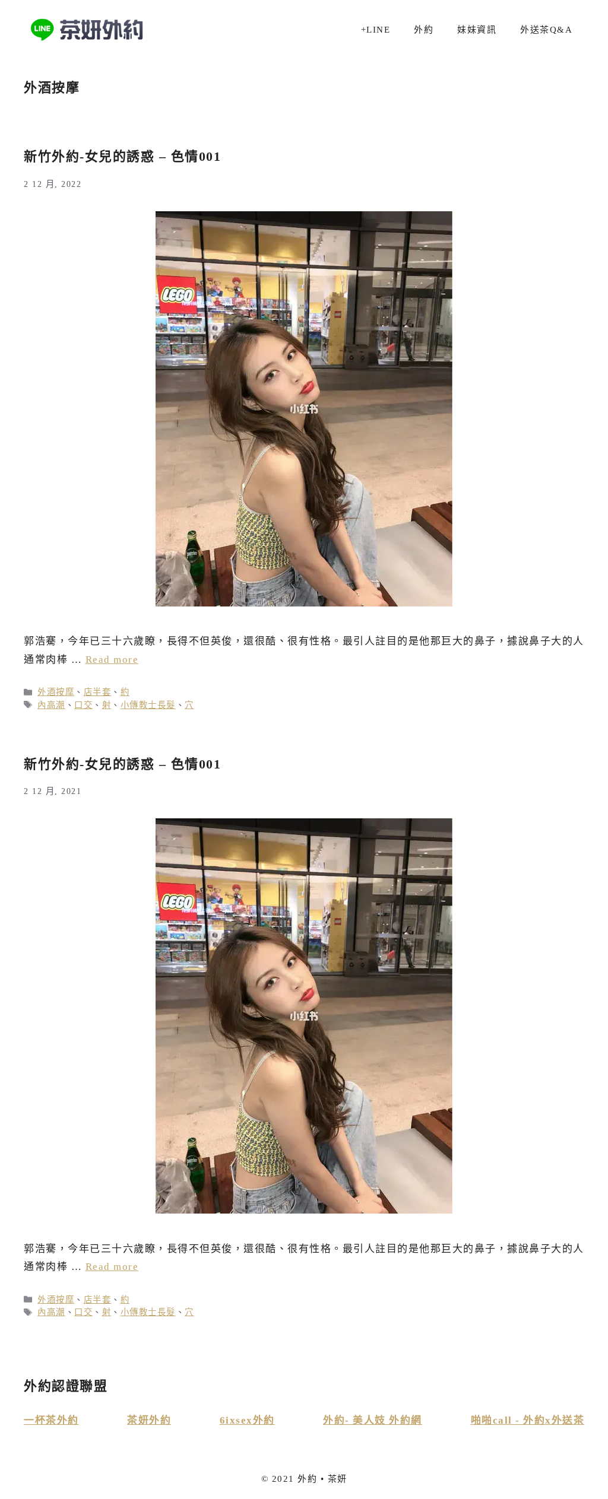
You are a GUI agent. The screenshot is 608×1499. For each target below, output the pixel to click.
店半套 (98, 692)
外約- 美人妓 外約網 (372, 1420)
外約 (423, 29)
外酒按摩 (55, 692)
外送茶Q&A (546, 29)
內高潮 (51, 705)
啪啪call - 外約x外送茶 (528, 1420)
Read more (112, 659)
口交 (83, 705)
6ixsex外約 (247, 1420)
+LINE (376, 29)
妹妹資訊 (476, 29)
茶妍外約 (149, 1420)
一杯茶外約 (51, 1420)
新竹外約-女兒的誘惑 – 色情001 (122, 156)
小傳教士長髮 (148, 705)
